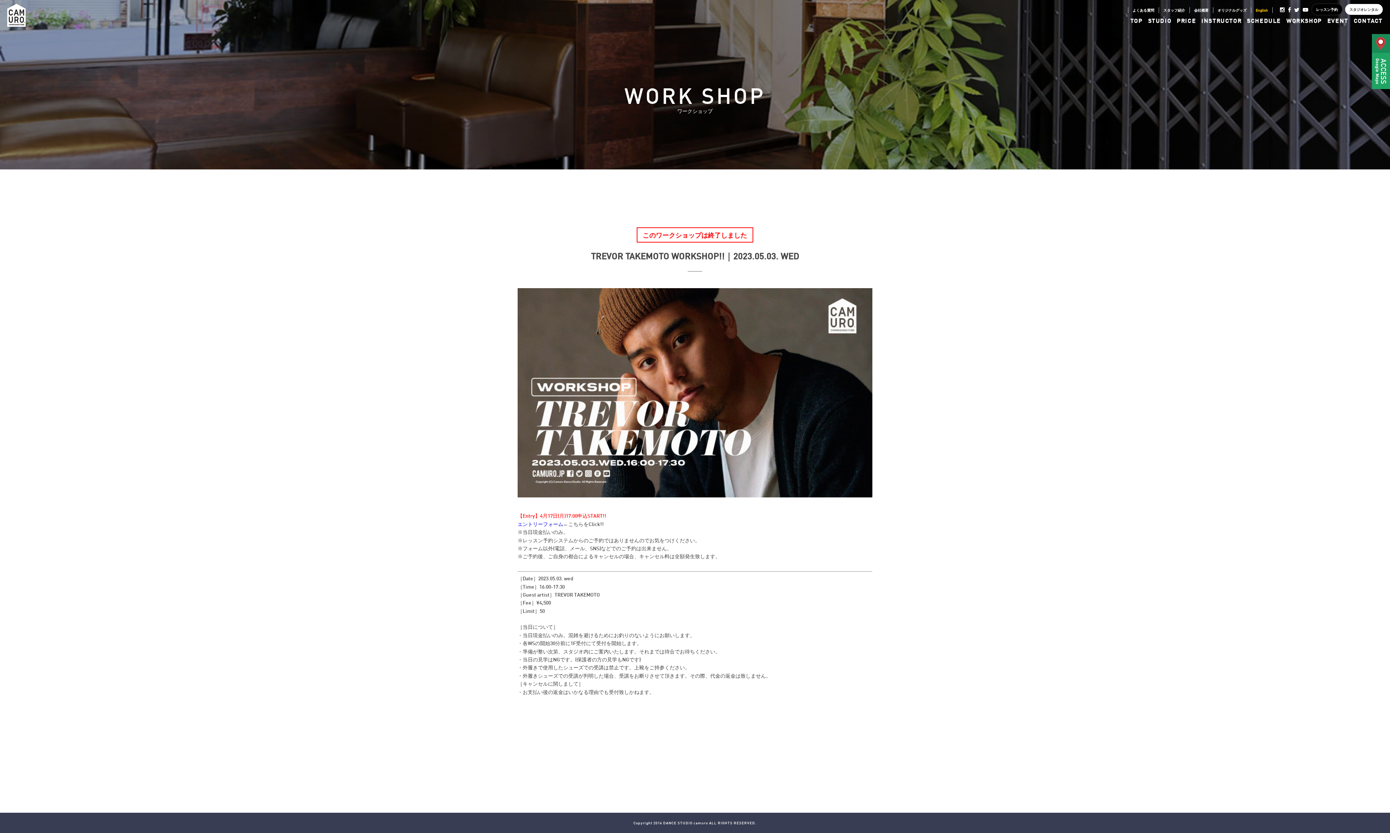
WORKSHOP (1304, 20)
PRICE (1186, 20)
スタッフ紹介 (1174, 10)
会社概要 (1201, 10)
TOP (1136, 20)
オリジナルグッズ (1232, 10)
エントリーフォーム (540, 524)
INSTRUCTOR (1221, 20)
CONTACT (1368, 20)
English (1262, 10)
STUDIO (1160, 20)
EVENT (1337, 20)
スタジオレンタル (1363, 9)
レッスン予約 (1327, 9)
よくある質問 (1143, 10)
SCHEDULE (1264, 20)
